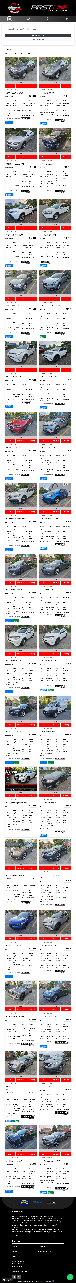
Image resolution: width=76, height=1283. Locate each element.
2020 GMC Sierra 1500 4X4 (15, 1016)
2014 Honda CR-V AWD (48, 93)
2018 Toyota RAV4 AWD (48, 377)
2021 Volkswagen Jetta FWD (50, 1161)
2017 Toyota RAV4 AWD (14, 377)
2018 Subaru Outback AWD (50, 306)
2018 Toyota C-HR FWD (48, 448)
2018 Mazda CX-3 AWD (13, 448)
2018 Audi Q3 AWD (12, 306)
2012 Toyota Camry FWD (49, 803)
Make (22, 53)
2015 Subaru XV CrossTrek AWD (50, 876)
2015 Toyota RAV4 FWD (14, 235)
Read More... (16, 1235)
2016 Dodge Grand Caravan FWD (15, 1088)
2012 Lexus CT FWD (47, 590)
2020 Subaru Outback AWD (15, 519)
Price (16, 53)
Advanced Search (38, 35)
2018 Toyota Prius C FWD (49, 519)
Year (11, 53)
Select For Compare (12, 89)
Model (29, 53)
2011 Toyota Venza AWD (14, 875)
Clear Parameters (38, 40)
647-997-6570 (18, 1266)
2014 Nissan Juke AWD (13, 1161)
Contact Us (20, 86)
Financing (32, 86)
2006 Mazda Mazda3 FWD (14, 164)
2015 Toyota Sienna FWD (14, 590)
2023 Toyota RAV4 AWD (14, 93)
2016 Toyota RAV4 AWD (48, 661)
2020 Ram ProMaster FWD (49, 732)
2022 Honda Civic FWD (13, 732)
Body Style (37, 53)
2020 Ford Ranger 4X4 (48, 164)
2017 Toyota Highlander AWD (16, 803)
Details (10, 86)
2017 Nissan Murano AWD (49, 1087)
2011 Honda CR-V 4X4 (48, 235)
